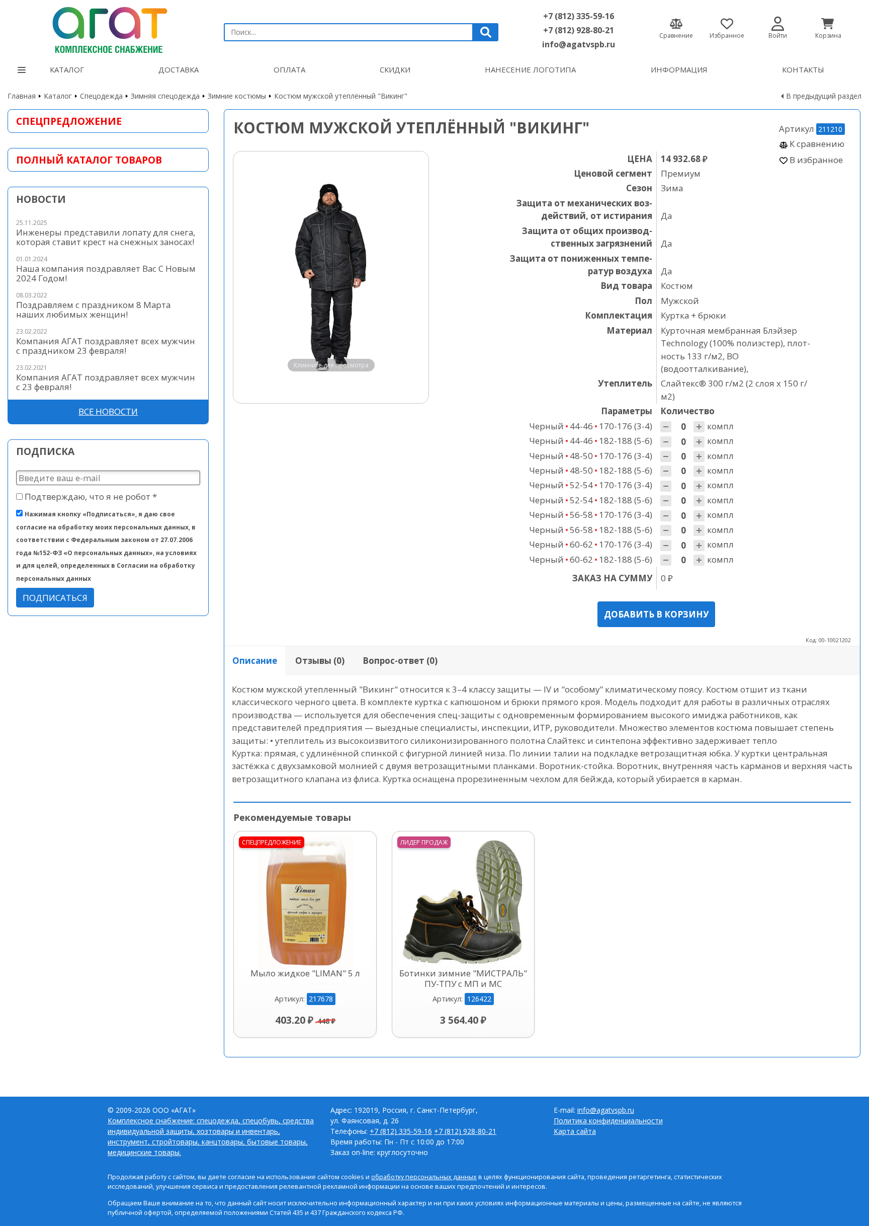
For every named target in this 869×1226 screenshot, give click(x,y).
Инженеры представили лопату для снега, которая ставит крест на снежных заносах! (105, 237)
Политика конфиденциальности (608, 1120)
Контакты (803, 69)
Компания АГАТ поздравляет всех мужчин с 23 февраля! (105, 382)
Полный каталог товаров (89, 160)
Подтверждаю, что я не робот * (90, 496)
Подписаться (55, 597)
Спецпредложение (69, 121)
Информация (679, 69)
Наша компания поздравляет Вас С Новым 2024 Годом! (106, 273)
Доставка (178, 69)
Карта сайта (575, 1131)
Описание (254, 660)
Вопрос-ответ (400, 660)
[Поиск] (485, 32)
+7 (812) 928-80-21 (578, 30)
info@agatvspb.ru (578, 44)
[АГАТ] (108, 28)
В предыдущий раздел (823, 96)
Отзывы (319, 660)
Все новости (108, 411)
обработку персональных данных (424, 1177)
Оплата (289, 69)
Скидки (395, 69)
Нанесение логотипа (530, 69)
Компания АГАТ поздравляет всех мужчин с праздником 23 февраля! (105, 345)
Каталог (67, 69)
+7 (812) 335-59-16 (578, 16)
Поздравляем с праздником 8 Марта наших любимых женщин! (93, 309)
